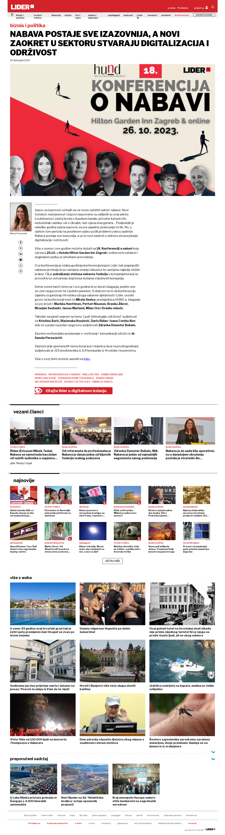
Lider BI (140, 16)
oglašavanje (122, 823)
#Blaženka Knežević (48, 381)
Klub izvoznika (153, 815)
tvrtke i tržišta (38, 16)
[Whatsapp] (20, 265)
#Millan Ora (90, 374)
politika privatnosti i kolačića (170, 823)
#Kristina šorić (45, 378)
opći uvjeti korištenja (143, 823)
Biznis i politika (30, 815)
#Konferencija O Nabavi (64, 374)
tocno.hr (192, 823)
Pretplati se (34, 823)
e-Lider (172, 8)
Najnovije (24, 480)
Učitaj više (112, 561)
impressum (106, 823)
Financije (61, 815)
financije (56, 15)
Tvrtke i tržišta (47, 815)
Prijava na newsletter (57, 823)
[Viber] (20, 271)
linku (87, 359)
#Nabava (41, 374)
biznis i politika (20, 16)
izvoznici (152, 15)
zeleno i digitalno (93, 16)
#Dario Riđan (104, 378)
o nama (91, 823)
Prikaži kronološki (204, 15)
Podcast (128, 815)
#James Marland (112, 374)
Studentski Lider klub (172, 815)
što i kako (78, 16)
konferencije (182, 15)
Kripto (72, 815)
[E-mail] (20, 260)
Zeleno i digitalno (99, 815)
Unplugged (115, 815)
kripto (68, 15)
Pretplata (182, 8)
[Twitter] (20, 248)
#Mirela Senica (102, 381)
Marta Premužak (18, 233)
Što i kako (83, 815)
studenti (166, 15)
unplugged (114, 15)
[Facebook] (20, 242)
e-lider (78, 823)
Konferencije (191, 815)
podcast (128, 15)
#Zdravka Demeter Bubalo (76, 378)
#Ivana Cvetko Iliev (77, 381)
